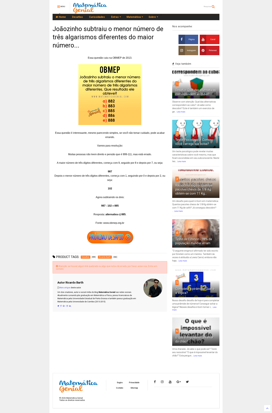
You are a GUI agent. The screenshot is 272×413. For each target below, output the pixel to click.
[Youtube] (170, 382)
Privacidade (134, 382)
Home (62, 16)
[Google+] (64, 306)
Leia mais (181, 112)
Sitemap (134, 388)
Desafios (77, 16)
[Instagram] (67, 306)
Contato (119, 388)
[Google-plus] (179, 382)
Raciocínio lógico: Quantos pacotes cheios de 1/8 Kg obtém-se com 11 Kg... (193, 189)
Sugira (119, 382)
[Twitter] (58, 306)
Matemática (134, 16)
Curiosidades (97, 16)
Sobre (152, 16)
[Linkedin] (70, 306)
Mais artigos (65, 288)
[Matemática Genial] (90, 12)
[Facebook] (61, 306)
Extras (115, 16)
